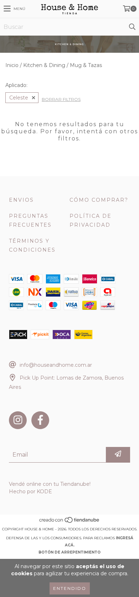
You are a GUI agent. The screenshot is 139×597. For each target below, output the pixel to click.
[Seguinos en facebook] (40, 420)
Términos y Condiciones (32, 245)
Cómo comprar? (99, 200)
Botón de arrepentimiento (69, 552)
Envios (21, 200)
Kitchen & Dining (44, 65)
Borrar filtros (61, 99)
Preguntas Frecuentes (30, 220)
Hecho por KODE (30, 491)
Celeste (18, 97)
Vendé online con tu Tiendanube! (50, 484)
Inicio (12, 65)
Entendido (69, 588)
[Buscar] (132, 27)
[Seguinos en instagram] (18, 420)
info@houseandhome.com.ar (56, 365)
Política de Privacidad (91, 220)
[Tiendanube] (69, 522)
